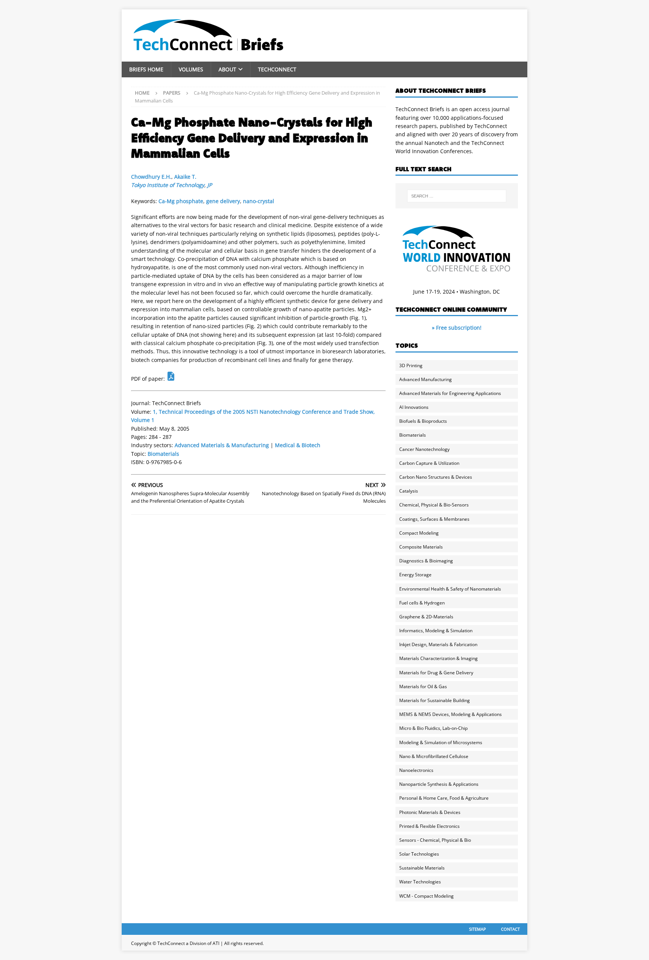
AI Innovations (414, 407)
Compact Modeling (419, 533)
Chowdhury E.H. (151, 176)
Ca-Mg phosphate (180, 201)
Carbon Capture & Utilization (429, 463)
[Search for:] (456, 196)
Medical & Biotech (297, 445)
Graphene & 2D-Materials (426, 616)
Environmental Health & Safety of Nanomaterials (450, 589)
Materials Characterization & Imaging (438, 658)
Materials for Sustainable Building (434, 700)
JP (209, 184)
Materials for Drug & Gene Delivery (436, 672)
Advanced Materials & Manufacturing (222, 445)
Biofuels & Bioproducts (423, 421)
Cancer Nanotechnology (424, 449)
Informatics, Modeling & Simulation (435, 630)
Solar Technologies (419, 854)
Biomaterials (163, 453)
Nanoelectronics (416, 770)
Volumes (191, 69)
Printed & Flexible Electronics (429, 826)
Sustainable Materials (422, 868)
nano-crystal (258, 201)
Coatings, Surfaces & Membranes (434, 519)
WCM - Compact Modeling (426, 896)
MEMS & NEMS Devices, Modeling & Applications (450, 714)
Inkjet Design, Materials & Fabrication (438, 644)
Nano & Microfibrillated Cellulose (433, 756)
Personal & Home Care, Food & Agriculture (444, 798)
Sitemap (477, 929)
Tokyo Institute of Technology (167, 184)
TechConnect (277, 69)
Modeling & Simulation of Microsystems (440, 742)
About (227, 69)
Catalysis (408, 491)
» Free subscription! (456, 327)
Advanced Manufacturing (425, 379)
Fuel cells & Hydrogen (422, 603)
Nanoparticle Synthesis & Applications (438, 784)
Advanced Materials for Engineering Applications (450, 393)
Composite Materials (421, 547)
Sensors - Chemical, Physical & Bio (435, 840)
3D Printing (411, 365)
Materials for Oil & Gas (423, 686)
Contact (510, 929)
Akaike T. (185, 176)
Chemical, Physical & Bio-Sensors (434, 505)
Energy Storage (415, 574)
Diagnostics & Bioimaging (426, 561)
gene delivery (223, 201)
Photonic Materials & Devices (429, 812)
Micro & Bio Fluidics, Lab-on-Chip (433, 728)
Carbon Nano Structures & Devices (435, 477)
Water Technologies (420, 882)
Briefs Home (146, 69)
